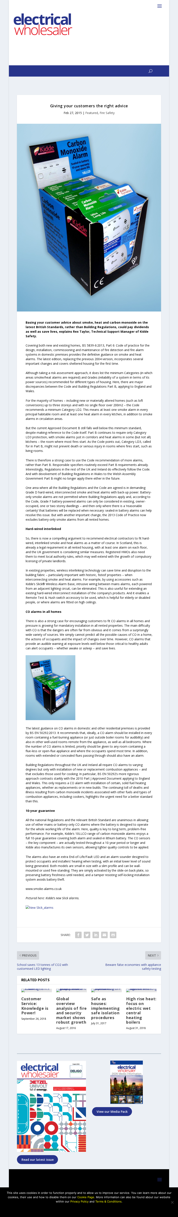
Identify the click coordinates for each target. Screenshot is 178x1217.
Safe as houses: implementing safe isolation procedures (105, 1008)
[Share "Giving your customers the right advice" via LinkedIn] (95, 935)
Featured (91, 113)
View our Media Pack (112, 1111)
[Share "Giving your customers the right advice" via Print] (113, 935)
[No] (172, 1202)
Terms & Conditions (108, 1201)
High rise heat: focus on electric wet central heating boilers (141, 1010)
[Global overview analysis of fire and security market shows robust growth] (71, 990)
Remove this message (89, 1209)
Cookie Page (85, 1197)
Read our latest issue (37, 1160)
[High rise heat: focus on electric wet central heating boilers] (141, 990)
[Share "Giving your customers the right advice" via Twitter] (87, 935)
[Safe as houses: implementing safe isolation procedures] (106, 990)
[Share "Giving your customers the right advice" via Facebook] (78, 935)
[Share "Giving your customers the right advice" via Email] (104, 935)
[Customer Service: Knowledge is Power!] (36, 990)
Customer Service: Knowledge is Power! (34, 1005)
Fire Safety (107, 113)
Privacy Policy (79, 1201)
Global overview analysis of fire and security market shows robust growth (71, 1010)
